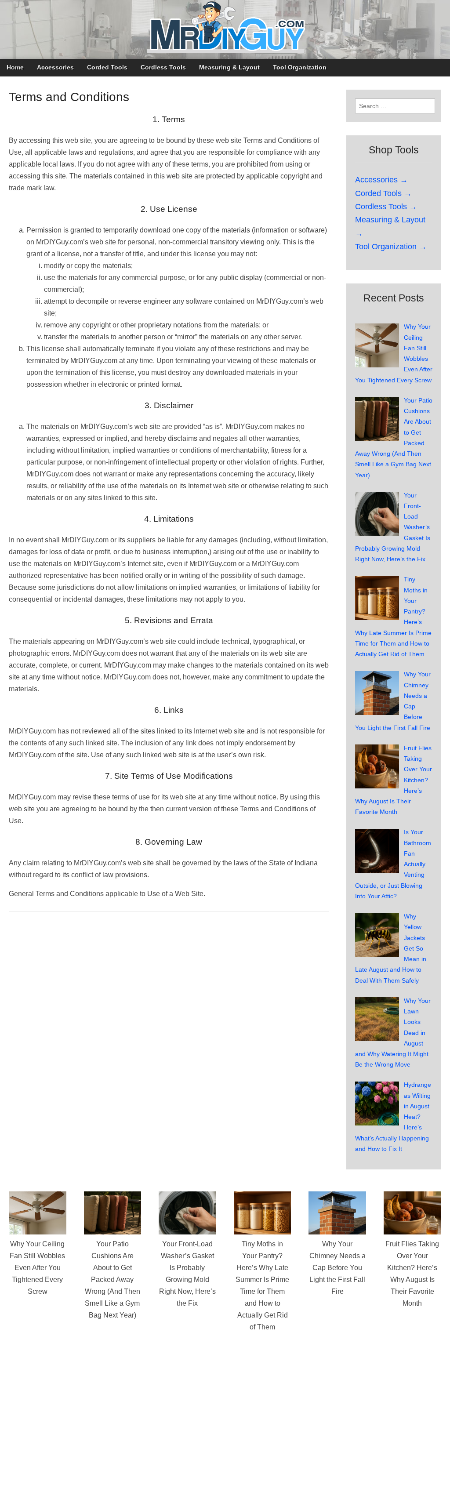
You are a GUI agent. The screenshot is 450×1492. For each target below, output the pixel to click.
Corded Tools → (383, 193)
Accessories (55, 67)
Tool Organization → (391, 246)
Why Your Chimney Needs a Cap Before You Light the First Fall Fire (337, 1267)
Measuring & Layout (229, 67)
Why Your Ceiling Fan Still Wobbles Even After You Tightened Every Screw (37, 1267)
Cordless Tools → (386, 206)
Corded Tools (107, 67)
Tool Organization (300, 67)
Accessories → (381, 179)
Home (15, 67)
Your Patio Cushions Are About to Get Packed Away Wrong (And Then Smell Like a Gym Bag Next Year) (112, 1279)
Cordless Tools (163, 67)
